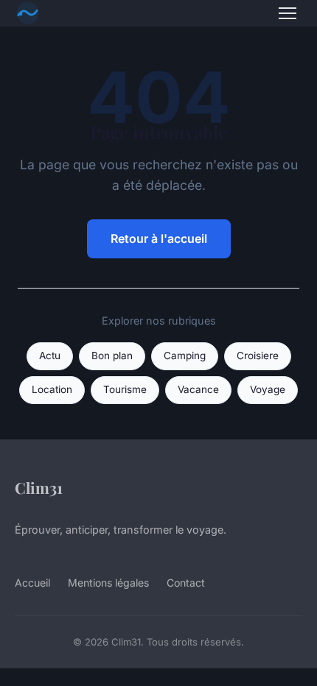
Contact (186, 582)
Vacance (198, 389)
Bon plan (112, 355)
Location (52, 389)
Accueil (32, 582)
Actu (49, 355)
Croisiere (258, 355)
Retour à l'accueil (159, 238)
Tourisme (125, 389)
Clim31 (39, 487)
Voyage (267, 389)
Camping (185, 355)
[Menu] (287, 13)
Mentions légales (108, 582)
